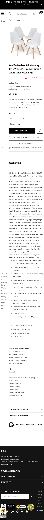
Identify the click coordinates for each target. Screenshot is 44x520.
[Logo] (21, 13)
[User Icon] (34, 13)
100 (13, 148)
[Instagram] (17, 512)
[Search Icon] (10, 13)
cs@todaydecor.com (13, 459)
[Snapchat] (22, 512)
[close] (41, 5)
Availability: (13, 89)
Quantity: (12, 113)
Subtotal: (12, 124)
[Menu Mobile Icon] (2, 14)
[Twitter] (7, 512)
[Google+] (12, 512)
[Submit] (31, 496)
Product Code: (13, 83)
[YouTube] (27, 512)
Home (3, 21)
